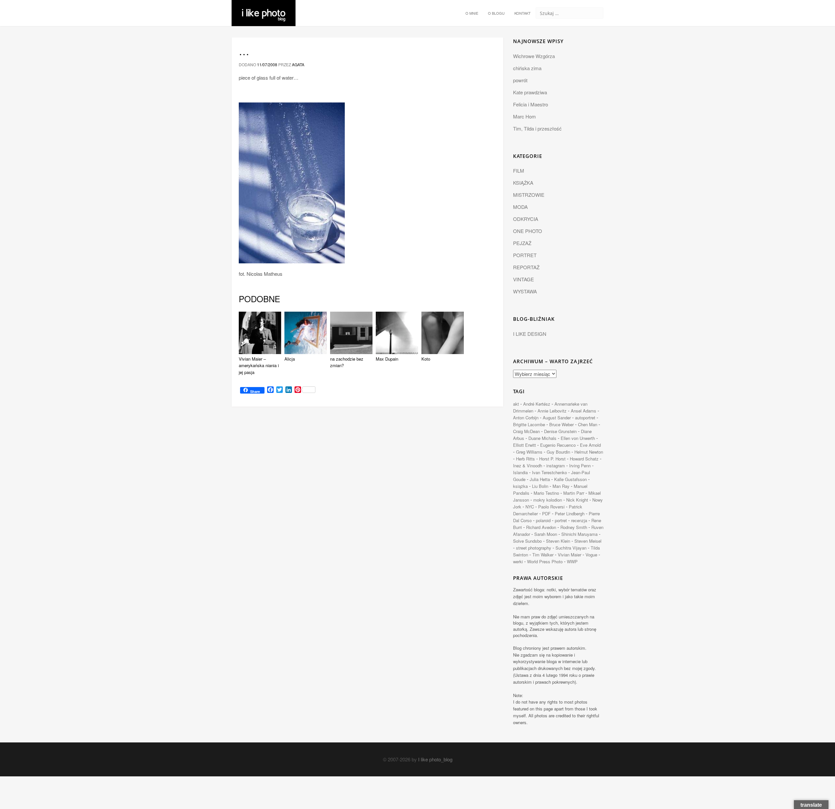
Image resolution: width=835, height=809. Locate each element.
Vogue (591, 555)
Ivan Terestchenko (549, 472)
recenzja (579, 520)
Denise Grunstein (560, 431)
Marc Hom (524, 116)
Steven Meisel (587, 541)
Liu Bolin (540, 486)
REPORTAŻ (526, 267)
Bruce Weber (561, 424)
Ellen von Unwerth (578, 438)
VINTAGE (523, 279)
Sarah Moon (545, 534)
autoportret (585, 417)
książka (520, 486)
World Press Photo (545, 561)
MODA (520, 206)
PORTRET (525, 255)
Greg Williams (529, 452)
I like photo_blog (435, 759)
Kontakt (522, 13)
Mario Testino (546, 493)
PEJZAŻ (522, 243)
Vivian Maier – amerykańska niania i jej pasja (259, 366)
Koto (425, 359)
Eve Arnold (590, 445)
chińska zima (527, 68)
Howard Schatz (584, 459)
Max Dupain (387, 359)
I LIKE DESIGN (529, 333)
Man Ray (561, 486)
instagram (555, 465)
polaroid (543, 520)
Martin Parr (573, 493)
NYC (529, 507)
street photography (533, 548)
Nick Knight (577, 500)
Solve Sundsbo (527, 541)
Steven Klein (558, 541)
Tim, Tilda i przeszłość (537, 128)
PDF (546, 513)
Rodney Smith (573, 527)
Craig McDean (526, 431)
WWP (572, 561)
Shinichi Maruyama (579, 534)
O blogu (496, 13)
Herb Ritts (525, 459)
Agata (298, 64)
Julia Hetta (540, 479)
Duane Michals (542, 438)
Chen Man (587, 424)
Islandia (520, 472)
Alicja (289, 359)
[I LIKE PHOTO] (263, 8)
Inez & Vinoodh (527, 465)
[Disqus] (367, 501)
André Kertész (536, 404)
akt (516, 404)
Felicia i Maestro (530, 104)
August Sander (557, 417)
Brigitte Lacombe (529, 424)
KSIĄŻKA (523, 182)
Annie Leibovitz (552, 411)
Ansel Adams (583, 411)
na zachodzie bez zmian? (346, 362)
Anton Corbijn (526, 417)
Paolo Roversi (551, 507)
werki (518, 561)
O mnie (471, 13)
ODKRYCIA (525, 218)
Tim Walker (543, 555)
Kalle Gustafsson (570, 479)
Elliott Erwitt (524, 445)
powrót (520, 80)
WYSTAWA (525, 291)
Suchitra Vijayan (570, 548)
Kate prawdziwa (530, 92)
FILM (518, 170)
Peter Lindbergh (569, 513)
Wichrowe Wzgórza (534, 56)
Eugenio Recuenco (558, 445)
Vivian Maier (569, 555)
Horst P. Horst (552, 459)
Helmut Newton (588, 452)
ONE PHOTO (527, 230)
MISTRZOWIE (528, 194)
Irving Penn (580, 465)
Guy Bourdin (558, 452)
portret (561, 520)
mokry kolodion (547, 500)
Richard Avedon (541, 527)
